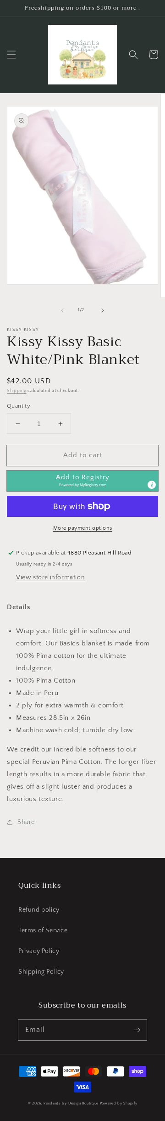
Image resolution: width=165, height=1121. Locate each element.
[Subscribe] (136, 1030)
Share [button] (26, 822)
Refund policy (39, 910)
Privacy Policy (38, 951)
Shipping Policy (41, 971)
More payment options (82, 528)
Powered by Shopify (119, 1103)
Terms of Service (43, 930)
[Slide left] (62, 310)
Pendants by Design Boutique (71, 1103)
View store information (50, 577)
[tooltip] (152, 485)
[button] (11, 55)
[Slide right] (103, 310)
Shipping (17, 390)
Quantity (18, 406)
